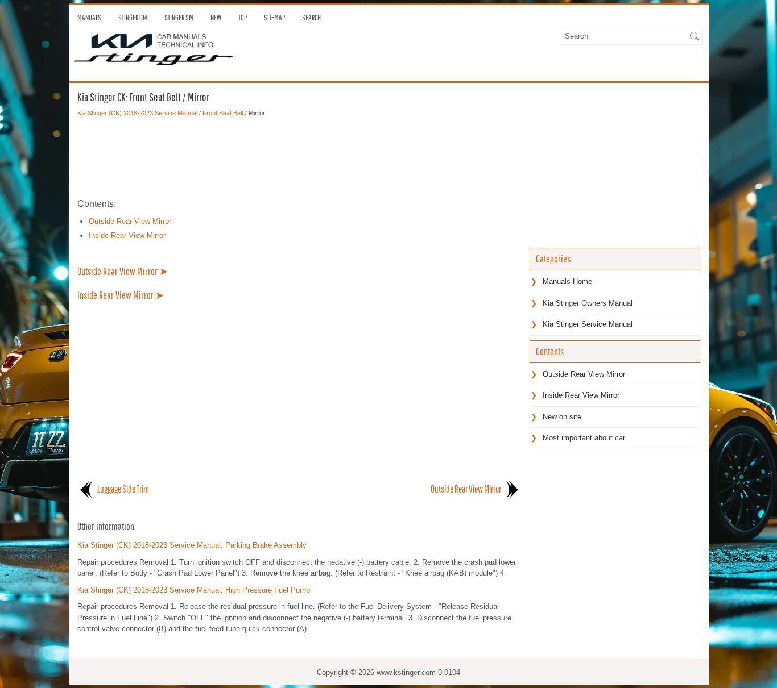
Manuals (89, 17)
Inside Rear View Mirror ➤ (120, 295)
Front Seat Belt (222, 113)
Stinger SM (178, 17)
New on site (562, 416)
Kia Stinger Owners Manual (588, 303)
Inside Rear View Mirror (127, 235)
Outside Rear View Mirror (130, 221)
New (215, 17)
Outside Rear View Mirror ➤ (122, 271)
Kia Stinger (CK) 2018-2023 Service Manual (137, 113)
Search (311, 17)
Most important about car (584, 437)
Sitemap (274, 17)
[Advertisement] (299, 157)
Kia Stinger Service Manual (588, 324)
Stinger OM (132, 17)
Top (242, 17)
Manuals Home (567, 281)
